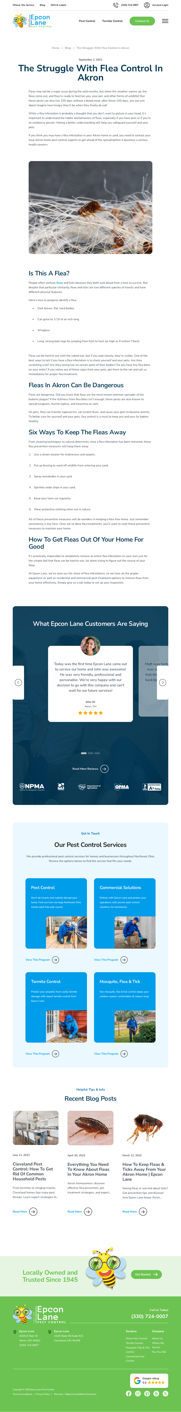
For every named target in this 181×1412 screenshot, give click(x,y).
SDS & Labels (58, 5)
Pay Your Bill (159, 1352)
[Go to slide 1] (83, 753)
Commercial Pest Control (135, 1358)
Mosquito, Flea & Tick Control (138, 1350)
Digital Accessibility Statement (80, 1394)
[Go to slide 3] (97, 753)
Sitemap (58, 1394)
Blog (42, 5)
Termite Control (134, 1343)
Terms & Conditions (22, 1394)
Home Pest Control (136, 1338)
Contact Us (142, 21)
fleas (60, 283)
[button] (149, 1381)
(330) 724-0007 (149, 1316)
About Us (157, 1338)
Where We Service (23, 5)
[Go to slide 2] (90, 753)
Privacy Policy (43, 1394)
